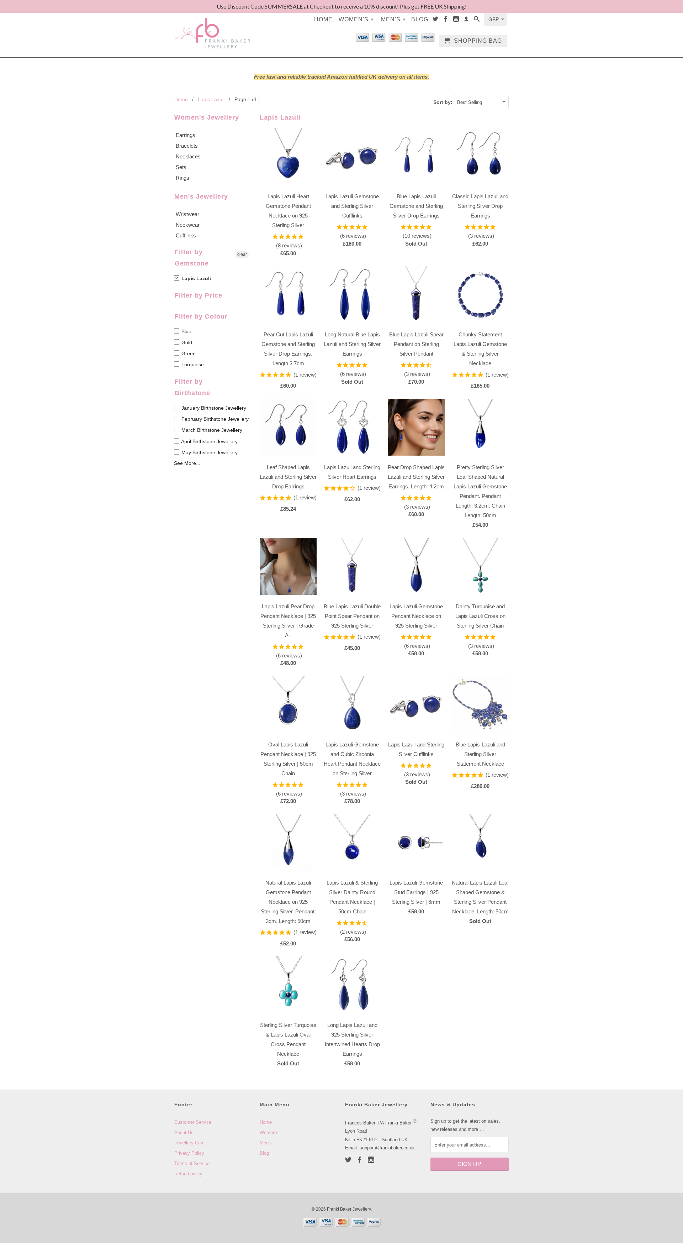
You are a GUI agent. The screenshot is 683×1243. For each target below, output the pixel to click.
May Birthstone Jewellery (209, 452)
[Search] (477, 20)
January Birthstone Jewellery (213, 408)
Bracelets (187, 146)
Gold (186, 342)
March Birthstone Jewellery (211, 430)
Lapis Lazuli (195, 278)
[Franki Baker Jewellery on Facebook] (446, 20)
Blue (185, 331)
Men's (393, 19)
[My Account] (467, 20)
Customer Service (192, 1122)
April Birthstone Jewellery (209, 441)
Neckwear (188, 225)
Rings (182, 178)
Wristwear (187, 214)
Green (188, 353)
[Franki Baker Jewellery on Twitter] (436, 20)
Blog (419, 19)
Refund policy (188, 1173)
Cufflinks (186, 235)
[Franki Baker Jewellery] (213, 28)
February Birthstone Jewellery (214, 419)
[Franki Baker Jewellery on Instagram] (456, 20)
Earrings (185, 135)
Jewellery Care (189, 1142)
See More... (187, 463)
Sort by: (443, 102)
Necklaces (188, 156)
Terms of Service (192, 1163)
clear (242, 254)
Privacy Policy (189, 1153)
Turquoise (192, 364)
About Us (184, 1132)
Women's (356, 19)
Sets (181, 167)
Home (323, 19)
